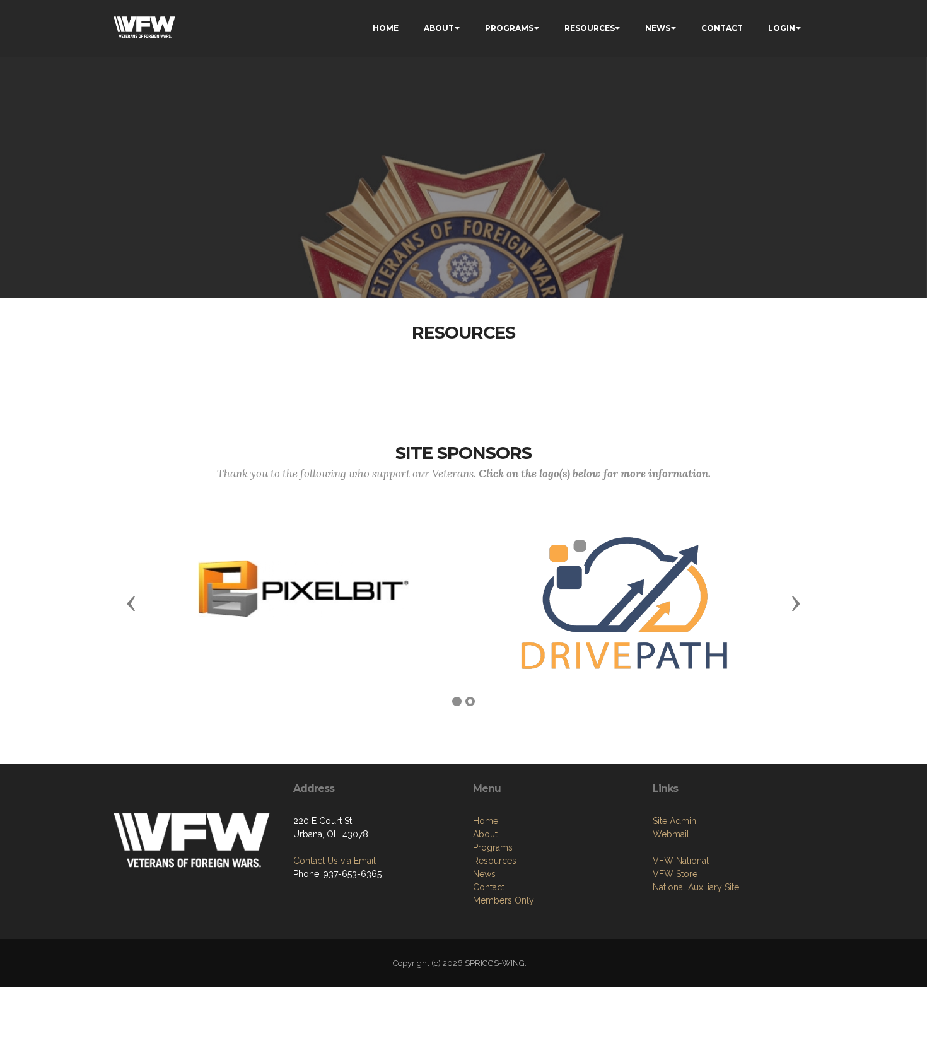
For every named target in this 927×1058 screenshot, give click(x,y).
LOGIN (781, 28)
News (484, 874)
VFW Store (675, 874)
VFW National (681, 861)
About (485, 834)
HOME (386, 28)
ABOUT (439, 28)
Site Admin (674, 821)
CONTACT (722, 28)
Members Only (503, 900)
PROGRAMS (509, 28)
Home (485, 821)
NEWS (657, 28)
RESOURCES (589, 28)
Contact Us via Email (334, 861)
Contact (488, 887)
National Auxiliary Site (696, 887)
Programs (493, 847)
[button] (131, 603)
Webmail (671, 834)
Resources (494, 861)
